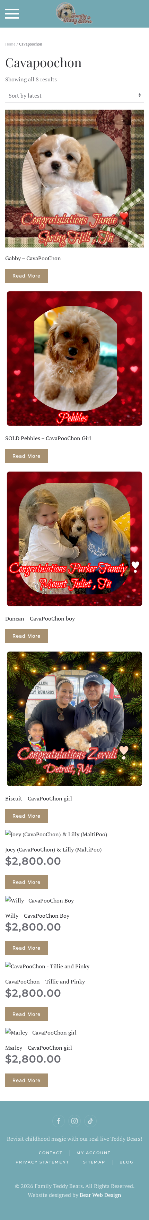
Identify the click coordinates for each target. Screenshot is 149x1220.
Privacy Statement (42, 1162)
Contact (50, 1152)
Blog (126, 1162)
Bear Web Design (100, 1195)
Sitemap (94, 1162)
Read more (26, 276)
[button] (12, 14)
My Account (94, 1152)
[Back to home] (74, 14)
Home (10, 44)
